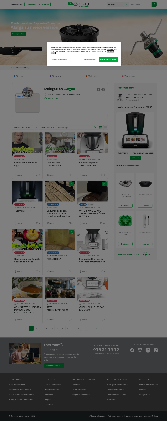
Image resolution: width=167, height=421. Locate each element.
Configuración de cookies (59, 59)
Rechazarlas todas (90, 59)
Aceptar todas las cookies (108, 59)
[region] (84, 54)
